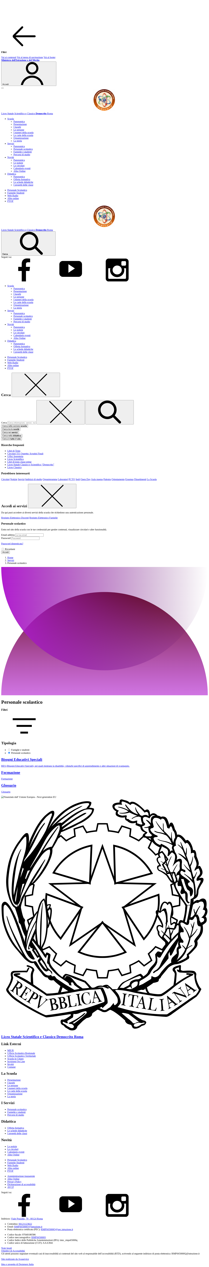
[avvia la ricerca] (109, 412)
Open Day (85, 479)
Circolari (5, 479)
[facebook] (24, 280)
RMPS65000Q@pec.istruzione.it (57, 1229)
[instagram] (117, 280)
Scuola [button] (10, 118)
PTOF (10, 201)
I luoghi (17, 127)
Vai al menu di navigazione (30, 57)
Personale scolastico (23, 149)
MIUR (10, 1050)
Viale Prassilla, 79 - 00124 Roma (27, 1218)
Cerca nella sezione (14, 426)
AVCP (10, 1187)
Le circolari (18, 165)
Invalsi (10, 1064)
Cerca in (11, 439)
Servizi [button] (10, 143)
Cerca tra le (10, 429)
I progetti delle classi (23, 185)
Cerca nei (10, 432)
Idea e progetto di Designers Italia (17, 1264)
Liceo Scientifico (15, 459)
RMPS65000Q (38, 1237)
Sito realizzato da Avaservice (15, 1259)
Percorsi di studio (21, 154)
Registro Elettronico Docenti (15, 517)
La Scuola (152, 479)
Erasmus (129, 479)
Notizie (13, 479)
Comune (11, 1067)
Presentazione (20, 124)
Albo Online (19, 171)
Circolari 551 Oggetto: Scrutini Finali (25, 453)
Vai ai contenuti (8, 57)
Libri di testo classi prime (19, 462)
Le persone (18, 129)
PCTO (72, 479)
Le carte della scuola (23, 135)
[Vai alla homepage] (104, 110)
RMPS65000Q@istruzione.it (28, 1226)
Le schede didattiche (23, 182)
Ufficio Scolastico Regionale (21, 1053)
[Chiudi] (36, 385)
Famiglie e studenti (22, 152)
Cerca (4, 422)
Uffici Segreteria (15, 456)
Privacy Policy (14, 1181)
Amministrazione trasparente (21, 1176)
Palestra (107, 479)
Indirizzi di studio (33, 479)
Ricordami (10, 549)
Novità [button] (10, 157)
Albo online (13, 198)
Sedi (78, 479)
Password (6, 538)
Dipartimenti (140, 479)
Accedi (5, 552)
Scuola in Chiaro (15, 1058)
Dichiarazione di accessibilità (21, 1184)
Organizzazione (21, 138)
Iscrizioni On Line (16, 1061)
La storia (17, 140)
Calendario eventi (21, 168)
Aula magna (97, 479)
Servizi (21, 479)
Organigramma (50, 479)
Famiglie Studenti (15, 193)
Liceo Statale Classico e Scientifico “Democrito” (30, 464)
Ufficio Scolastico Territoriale (21, 1056)
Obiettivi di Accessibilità (13, 1251)
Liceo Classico (14, 467)
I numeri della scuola (23, 132)
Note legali (6, 1248)
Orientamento (118, 479)
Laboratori (63, 479)
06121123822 (25, 1224)
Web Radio (12, 195)
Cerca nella (11, 436)
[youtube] (71, 280)
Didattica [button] (11, 174)
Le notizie (18, 163)
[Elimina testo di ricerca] (60, 412)
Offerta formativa (21, 179)
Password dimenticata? (12, 543)
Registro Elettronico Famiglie (43, 517)
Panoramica (19, 121)
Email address (8, 535)
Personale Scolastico (17, 190)
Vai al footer (49, 57)
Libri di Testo (13, 451)
